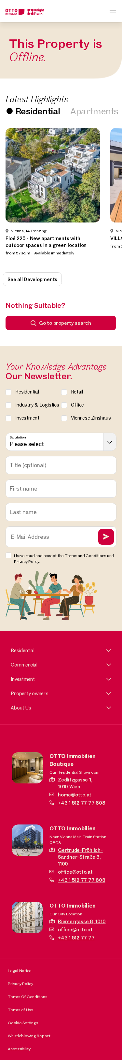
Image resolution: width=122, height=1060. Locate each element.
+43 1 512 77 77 (76, 938)
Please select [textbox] (27, 443)
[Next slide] (108, 196)
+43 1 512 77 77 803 (81, 880)
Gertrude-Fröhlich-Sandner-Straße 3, (80, 857)
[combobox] (61, 442)
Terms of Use (20, 1009)
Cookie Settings (23, 1022)
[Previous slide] (14, 196)
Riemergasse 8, (81, 921)
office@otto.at (75, 872)
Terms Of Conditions (27, 996)
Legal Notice (20, 970)
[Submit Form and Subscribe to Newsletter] (106, 537)
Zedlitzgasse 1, (75, 783)
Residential (38, 111)
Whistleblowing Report (29, 1035)
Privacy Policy (20, 983)
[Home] (24, 11)
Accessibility (19, 1048)
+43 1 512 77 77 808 (81, 803)
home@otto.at (74, 795)
